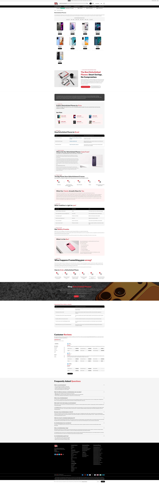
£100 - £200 (72, 19)
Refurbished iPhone (85, 447)
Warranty (72, 455)
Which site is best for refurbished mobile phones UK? (64, 417)
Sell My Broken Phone (85, 455)
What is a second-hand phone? (60, 384)
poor (55, 352)
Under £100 (68, 19)
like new (55, 348)
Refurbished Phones (85, 446)
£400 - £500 (86, 19)
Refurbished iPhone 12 (96, 463)
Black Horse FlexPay (74, 457)
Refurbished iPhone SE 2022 (97, 457)
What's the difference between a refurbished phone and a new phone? (67, 391)
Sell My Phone (84, 453)
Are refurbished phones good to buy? (61, 435)
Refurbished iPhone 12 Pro (97, 464)
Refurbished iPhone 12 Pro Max (97, 462)
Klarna (72, 456)
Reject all (98, 481)
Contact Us (72, 447)
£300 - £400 (82, 19)
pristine (55, 349)
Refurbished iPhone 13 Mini (97, 460)
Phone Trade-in (84, 456)
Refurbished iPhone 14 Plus (97, 455)
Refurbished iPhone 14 (96, 456)
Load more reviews (70, 373)
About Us (72, 446)
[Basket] (104, 3)
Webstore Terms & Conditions (75, 451)
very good (55, 350)
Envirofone (72, 465)
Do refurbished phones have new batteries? (62, 422)
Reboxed (72, 466)
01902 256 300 (154, 0)
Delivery (72, 453)
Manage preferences (84, 481)
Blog (157, 0)
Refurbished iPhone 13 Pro (97, 459)
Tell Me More (82, 296)
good (55, 351)
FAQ (71, 448)
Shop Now (60, 48)
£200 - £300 (77, 19)
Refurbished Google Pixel (85, 449)
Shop (90, 3)
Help (101, 3)
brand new (55, 347)
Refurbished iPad (84, 450)
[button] (79, 385)
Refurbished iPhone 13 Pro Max (97, 458)
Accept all (103, 481)
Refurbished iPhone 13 (96, 461)
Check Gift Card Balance (74, 452)
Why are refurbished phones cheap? (61, 427)
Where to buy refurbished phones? (61, 397)
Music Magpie (73, 464)
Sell (92, 3)
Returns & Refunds (73, 454)
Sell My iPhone (84, 454)
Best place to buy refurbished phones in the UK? (63, 411)
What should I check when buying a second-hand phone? (65, 402)
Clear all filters (56, 343)
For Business (97, 3)
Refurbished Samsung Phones (86, 448)
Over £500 (91, 19)
